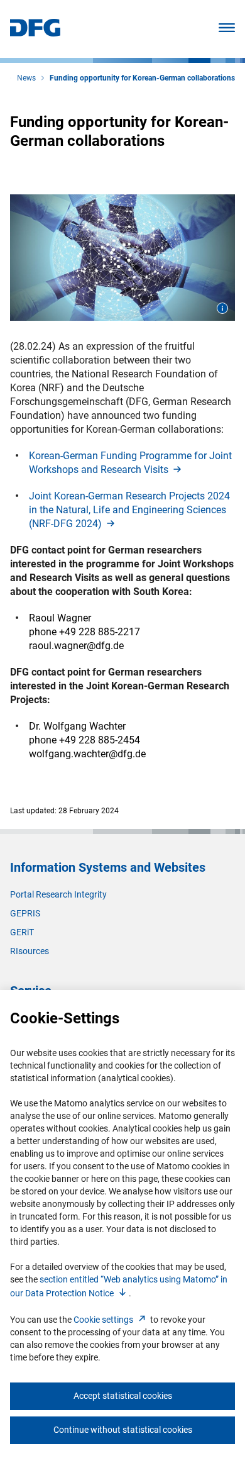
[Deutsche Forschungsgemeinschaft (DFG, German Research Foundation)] (35, 33)
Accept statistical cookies (123, 1396)
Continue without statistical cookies (122, 1430)
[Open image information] (222, 308)
